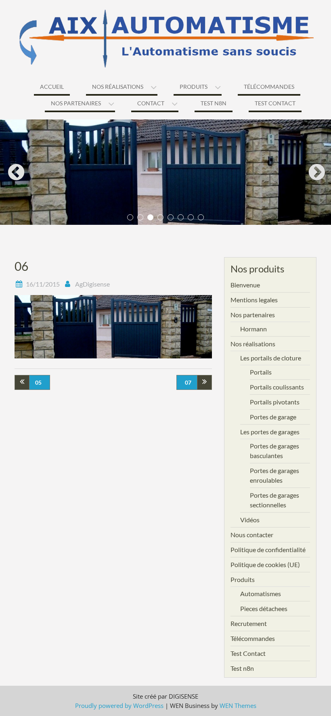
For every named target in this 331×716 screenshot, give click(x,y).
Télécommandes (269, 86)
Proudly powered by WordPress (119, 705)
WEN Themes (238, 705)
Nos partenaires (76, 103)
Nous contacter (251, 534)
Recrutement (248, 623)
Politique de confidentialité (268, 549)
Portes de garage (273, 417)
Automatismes (260, 593)
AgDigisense (92, 284)
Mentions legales (254, 300)
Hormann (253, 329)
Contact (150, 103)
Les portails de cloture (270, 358)
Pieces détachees (263, 608)
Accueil (52, 86)
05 (38, 382)
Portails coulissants (277, 387)
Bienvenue (245, 285)
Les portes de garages (270, 431)
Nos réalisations (117, 86)
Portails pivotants (275, 402)
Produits (193, 86)
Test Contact (275, 103)
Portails (261, 372)
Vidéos (250, 519)
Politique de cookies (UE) (265, 564)
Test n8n (213, 103)
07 (188, 382)
